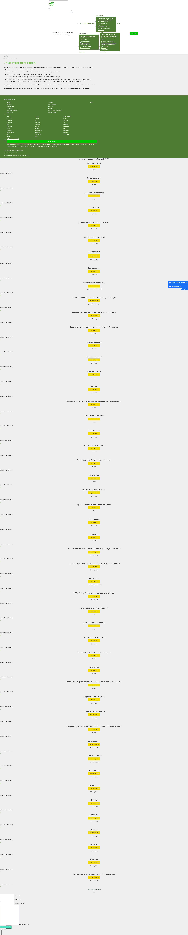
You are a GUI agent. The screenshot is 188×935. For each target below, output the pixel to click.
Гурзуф (37, 120)
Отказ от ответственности (55, 110)
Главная (8, 102)
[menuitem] (83, 23)
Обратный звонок (133, 34)
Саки (8, 134)
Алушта (37, 116)
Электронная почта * (19, 903)
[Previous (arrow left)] (0, 932)
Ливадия (37, 126)
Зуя (64, 122)
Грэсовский (9, 120)
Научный (37, 128)
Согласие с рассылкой (12, 110)
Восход (37, 118)
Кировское (37, 124)
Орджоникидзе (10, 132)
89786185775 (13, 138)
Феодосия (66, 134)
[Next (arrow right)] (2, 932)
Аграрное (9, 116)
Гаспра (65, 118)
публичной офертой (12, 146)
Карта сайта (10, 112)
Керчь (8, 124)
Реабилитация (10, 106)
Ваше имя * (17, 896)
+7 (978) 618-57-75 (60, 9)
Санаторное (38, 134)
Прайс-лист (51, 106)
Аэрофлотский (67, 116)
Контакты (50, 108)
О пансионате (10, 108)
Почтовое (65, 132)
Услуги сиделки (52, 104)
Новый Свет (66, 130)
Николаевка (9, 130)
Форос (8, 136)
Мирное (8, 128)
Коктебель (65, 124)
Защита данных (52, 112)
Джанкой (65, 120)
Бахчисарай (9, 118)
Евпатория (9, 122)
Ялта (36, 136)
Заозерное (37, 122)
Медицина (9, 104)
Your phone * (17, 899)
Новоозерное (38, 130)
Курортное (9, 126)
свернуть (185, 289)
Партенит (37, 132)
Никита (65, 128)
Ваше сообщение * (24, 924)
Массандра (66, 126)
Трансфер (50, 102)
